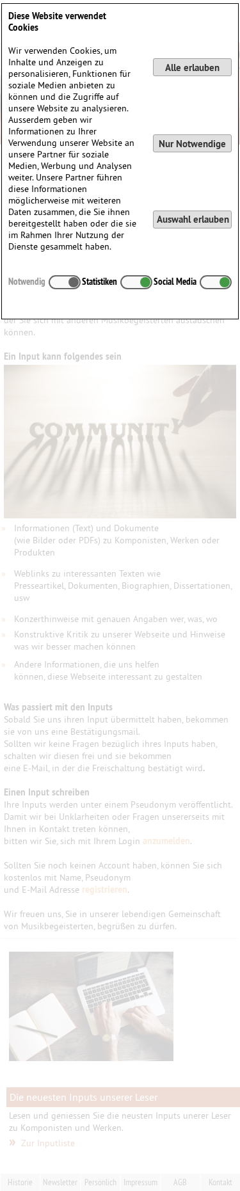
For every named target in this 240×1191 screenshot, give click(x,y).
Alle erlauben (192, 67)
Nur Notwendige (192, 144)
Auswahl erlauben (193, 219)
